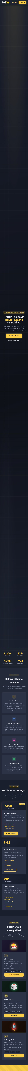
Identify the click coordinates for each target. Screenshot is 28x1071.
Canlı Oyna (14, 1015)
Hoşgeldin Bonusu (14, 340)
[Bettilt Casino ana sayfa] (5, 2)
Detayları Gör (10, 869)
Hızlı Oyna (14, 1055)
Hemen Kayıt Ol (14, 335)
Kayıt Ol (23, 2)
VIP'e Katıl (9, 906)
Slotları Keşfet (14, 974)
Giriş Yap (14, 2)
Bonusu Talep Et (11, 833)
